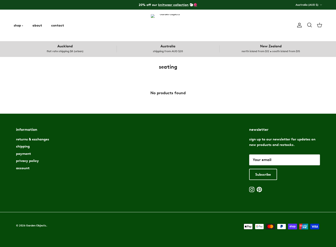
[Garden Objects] (168, 25)
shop (17, 25)
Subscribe (263, 174)
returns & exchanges (32, 139)
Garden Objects (36, 225)
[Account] (298, 25)
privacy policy (27, 160)
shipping (23, 146)
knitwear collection (173, 5)
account (22, 168)
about (37, 25)
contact (57, 25)
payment (23, 153)
